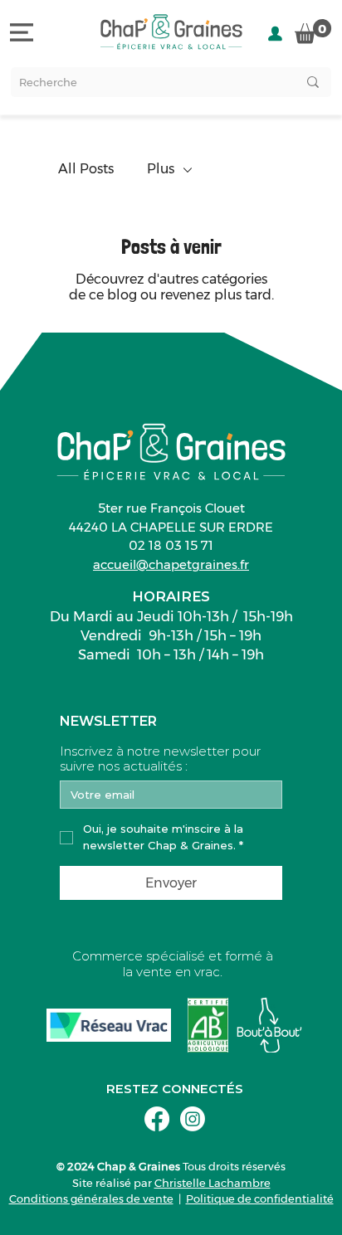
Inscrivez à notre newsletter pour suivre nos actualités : (160, 759)
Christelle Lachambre (212, 1182)
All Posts (86, 169)
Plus (160, 169)
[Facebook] (156, 1118)
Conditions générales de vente (91, 1198)
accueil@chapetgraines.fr (171, 564)
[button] (313, 31)
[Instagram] (192, 1118)
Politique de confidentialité (260, 1198)
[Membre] (275, 33)
